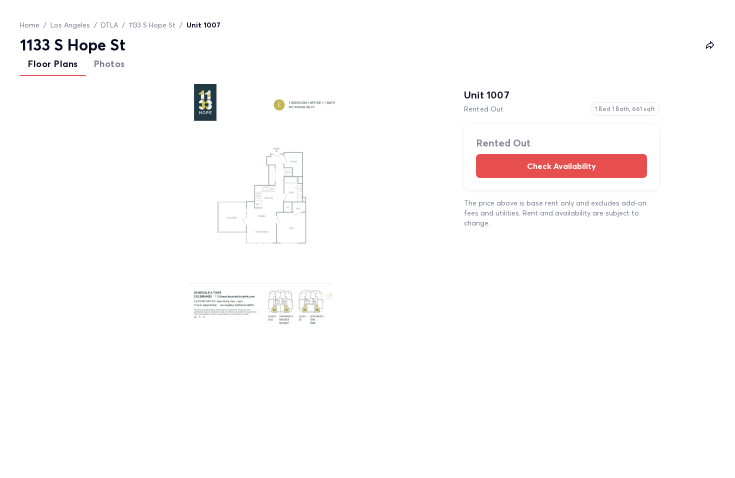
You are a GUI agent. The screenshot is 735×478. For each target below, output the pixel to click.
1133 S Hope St (152, 25)
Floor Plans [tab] (53, 64)
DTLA (109, 25)
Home (30, 25)
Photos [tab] (109, 64)
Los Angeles (70, 25)
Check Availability (561, 166)
